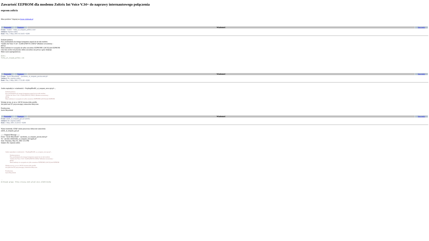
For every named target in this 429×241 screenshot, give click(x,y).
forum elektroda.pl (26, 19)
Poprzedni (7, 27)
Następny (20, 27)
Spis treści (421, 27)
